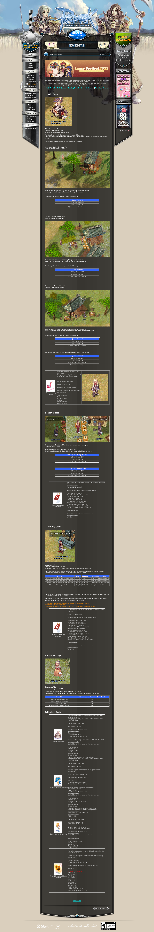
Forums (30, 105)
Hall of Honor (30, 109)
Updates (30, 65)
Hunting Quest (73, 88)
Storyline (31, 75)
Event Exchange (87, 88)
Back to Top (77, 901)
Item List (30, 95)
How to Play (30, 77)
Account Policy (92, 925)
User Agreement (82, 925)
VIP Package (32, 84)
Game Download (30, 117)
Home (98, 48)
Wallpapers (30, 119)
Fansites (30, 107)
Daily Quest (61, 88)
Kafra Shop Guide (30, 93)
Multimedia (30, 121)
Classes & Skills (30, 82)
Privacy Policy (72, 925)
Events (30, 68)
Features (31, 79)
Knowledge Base (30, 128)
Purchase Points (30, 98)
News (30, 63)
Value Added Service (30, 86)
